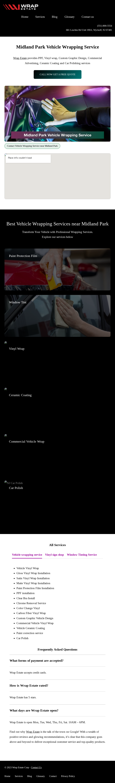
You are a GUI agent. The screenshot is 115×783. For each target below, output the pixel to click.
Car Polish (16, 488)
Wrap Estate (20, 58)
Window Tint (17, 302)
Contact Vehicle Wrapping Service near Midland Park (32, 146)
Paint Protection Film (23, 256)
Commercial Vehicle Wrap (26, 441)
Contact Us (36, 767)
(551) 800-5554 (104, 25)
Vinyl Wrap (16, 349)
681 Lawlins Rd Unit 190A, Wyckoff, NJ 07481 (89, 30)
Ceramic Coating (20, 395)
